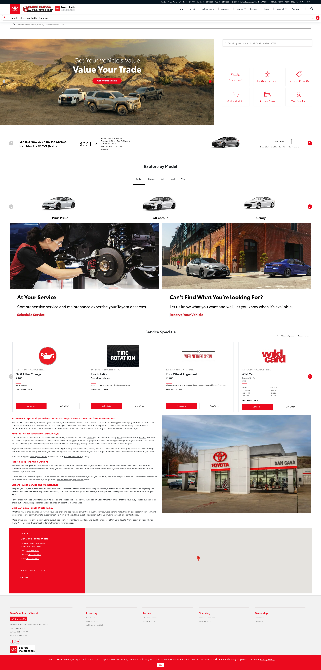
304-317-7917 (33, 550)
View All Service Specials (286, 336)
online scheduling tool (67, 499)
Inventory (91, 613)
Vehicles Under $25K (94, 625)
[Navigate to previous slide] (2, 82)
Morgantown (73, 519)
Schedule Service (303, 336)
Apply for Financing (207, 617)
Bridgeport (60, 519)
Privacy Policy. (267, 659)
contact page (132, 514)
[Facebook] (22, 577)
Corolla (90, 437)
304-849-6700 (34, 554)
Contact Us (41, 570)
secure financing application (70, 479)
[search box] (160, 23)
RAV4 (119, 437)
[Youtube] (27, 577)
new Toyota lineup (38, 456)
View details (280, 141)
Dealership (261, 613)
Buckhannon (99, 519)
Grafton (83, 519)
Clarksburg (49, 519)
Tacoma (142, 437)
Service (146, 613)
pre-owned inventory (73, 456)
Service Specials (149, 621)
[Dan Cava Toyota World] (31, 9)
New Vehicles (91, 617)
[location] (232, 2)
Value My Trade (205, 621)
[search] (311, 8)
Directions (24, 570)
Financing (204, 613)
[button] (198, 558)
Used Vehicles (92, 621)
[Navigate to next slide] (212, 82)
